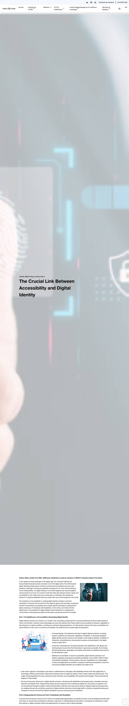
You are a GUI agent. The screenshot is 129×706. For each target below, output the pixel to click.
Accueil (21, 7)
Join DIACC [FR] (122, 2)
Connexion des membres (106, 2)
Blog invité (33, 277)
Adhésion (46, 7)
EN (126, 7)
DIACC (42, 277)
